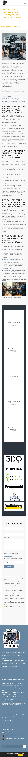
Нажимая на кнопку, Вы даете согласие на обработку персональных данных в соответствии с (13, 554)
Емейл (5, 526)
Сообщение (6, 537)
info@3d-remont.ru (9, 720)
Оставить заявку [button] (6, 699)
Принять (20, 755)
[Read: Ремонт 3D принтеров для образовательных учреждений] (3, 732)
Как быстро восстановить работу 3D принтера (14, 735)
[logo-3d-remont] (11, 2)
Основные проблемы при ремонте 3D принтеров (14, 738)
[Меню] (24, 3)
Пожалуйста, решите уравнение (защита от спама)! (13, 559)
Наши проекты (13, 699)
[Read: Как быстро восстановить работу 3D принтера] (3, 736)
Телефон (6, 531)
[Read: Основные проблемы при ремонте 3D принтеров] (3, 739)
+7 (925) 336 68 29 (9, 722)
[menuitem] (24, 3)
